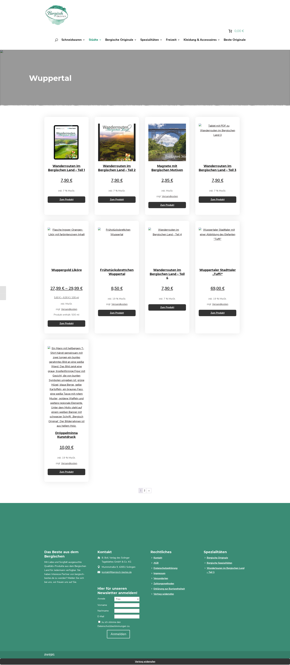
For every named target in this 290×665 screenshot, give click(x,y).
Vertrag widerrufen (164, 594)
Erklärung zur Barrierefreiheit (169, 588)
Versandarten (161, 578)
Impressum (159, 573)
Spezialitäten (149, 40)
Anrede (101, 598)
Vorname (102, 605)
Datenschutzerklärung (165, 568)
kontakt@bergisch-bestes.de (117, 572)
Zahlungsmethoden (164, 583)
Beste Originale (235, 40)
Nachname (103, 610)
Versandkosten (170, 196)
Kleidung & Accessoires (200, 40)
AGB (156, 563)
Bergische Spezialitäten (219, 563)
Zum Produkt (67, 199)
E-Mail (101, 616)
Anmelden (118, 634)
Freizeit (171, 40)
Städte (93, 40)
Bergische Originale (119, 40)
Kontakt (158, 557)
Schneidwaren (71, 40)
